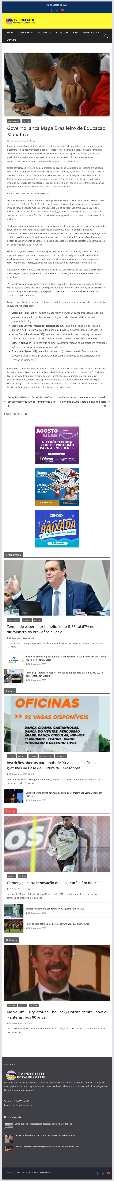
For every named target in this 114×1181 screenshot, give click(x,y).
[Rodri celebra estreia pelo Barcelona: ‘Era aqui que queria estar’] (13, 926)
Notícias (43, 32)
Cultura (11, 756)
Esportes (11, 876)
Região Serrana (46, 756)
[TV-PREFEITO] (25, 1071)
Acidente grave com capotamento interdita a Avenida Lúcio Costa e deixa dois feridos (82, 402)
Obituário (34, 1005)
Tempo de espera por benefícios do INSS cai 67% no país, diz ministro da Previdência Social (55, 629)
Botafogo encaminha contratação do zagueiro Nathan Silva (55, 908)
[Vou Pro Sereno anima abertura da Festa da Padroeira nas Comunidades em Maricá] (13, 796)
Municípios (24, 32)
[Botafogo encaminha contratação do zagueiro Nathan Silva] (13, 911)
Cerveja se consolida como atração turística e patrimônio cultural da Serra (47, 1146)
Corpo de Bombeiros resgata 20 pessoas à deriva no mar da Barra (43, 1124)
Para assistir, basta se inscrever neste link (28, 193)
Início (10, 32)
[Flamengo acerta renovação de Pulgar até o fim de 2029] (57, 844)
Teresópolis (61, 756)
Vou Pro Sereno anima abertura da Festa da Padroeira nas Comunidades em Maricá (64, 794)
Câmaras (11, 39)
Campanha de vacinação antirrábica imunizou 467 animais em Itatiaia (45, 1135)
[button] (31, 33)
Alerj (75, 32)
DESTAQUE (26, 620)
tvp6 (32, 638)
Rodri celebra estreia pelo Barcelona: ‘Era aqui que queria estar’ (58, 923)
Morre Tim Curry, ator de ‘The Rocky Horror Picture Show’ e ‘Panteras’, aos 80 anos (56, 1014)
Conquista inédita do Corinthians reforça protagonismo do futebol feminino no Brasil (31, 402)
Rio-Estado (62, 32)
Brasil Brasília (91, 32)
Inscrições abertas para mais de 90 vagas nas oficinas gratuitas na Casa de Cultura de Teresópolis (52, 765)
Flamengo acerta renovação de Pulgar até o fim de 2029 (54, 882)
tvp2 (33, 141)
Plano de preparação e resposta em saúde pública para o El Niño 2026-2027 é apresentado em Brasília (64, 674)
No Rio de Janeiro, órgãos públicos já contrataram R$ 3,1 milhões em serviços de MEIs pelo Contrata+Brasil (66, 658)
